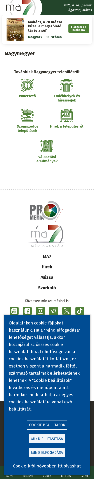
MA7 (47, 256)
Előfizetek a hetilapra (78, 28)
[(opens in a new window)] (14, 311)
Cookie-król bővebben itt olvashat (47, 466)
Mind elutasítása (47, 439)
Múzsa (47, 277)
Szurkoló (47, 287)
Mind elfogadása (47, 452)
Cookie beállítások (47, 425)
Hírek (47, 266)
